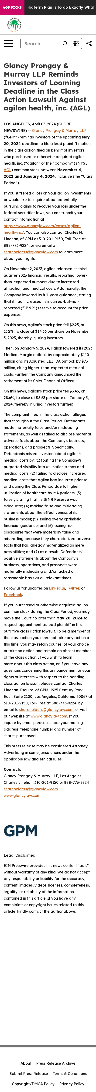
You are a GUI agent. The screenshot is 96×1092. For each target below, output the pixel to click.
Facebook (13, 594)
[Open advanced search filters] (76, 43)
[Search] (65, 43)
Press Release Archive (55, 1063)
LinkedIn (57, 588)
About (26, 1063)
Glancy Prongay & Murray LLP (59, 130)
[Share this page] (89, 43)
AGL (7, 169)
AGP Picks (12, 7)
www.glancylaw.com (49, 716)
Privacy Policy (71, 1083)
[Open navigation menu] (8, 43)
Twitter (73, 588)
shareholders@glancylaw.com (31, 252)
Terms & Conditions (70, 1073)
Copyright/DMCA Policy (33, 1083)
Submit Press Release (29, 1073)
